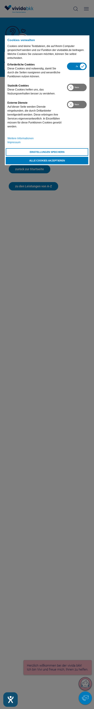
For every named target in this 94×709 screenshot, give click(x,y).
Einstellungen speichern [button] (47, 152)
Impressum (14, 142)
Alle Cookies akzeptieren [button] (47, 160)
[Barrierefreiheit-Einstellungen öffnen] (10, 699)
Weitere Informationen (20, 138)
